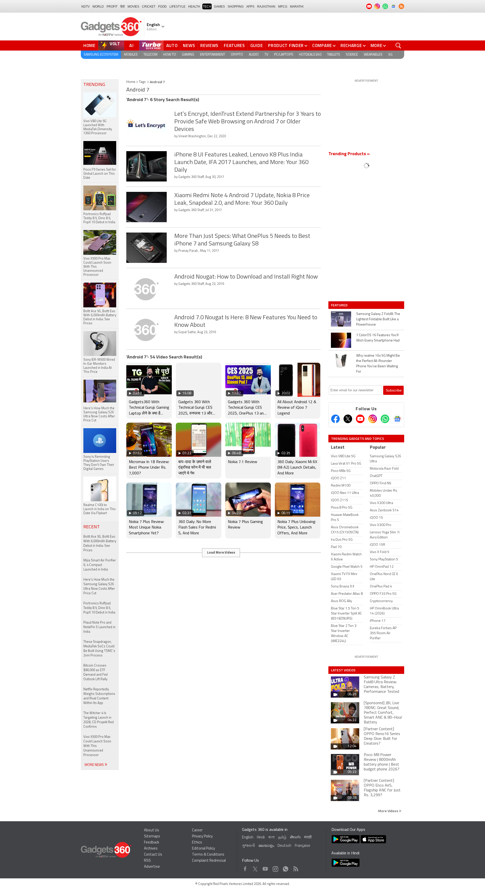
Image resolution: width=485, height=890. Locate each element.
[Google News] (397, 419)
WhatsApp (285, 867)
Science (352, 55)
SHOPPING (236, 6)
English (247, 837)
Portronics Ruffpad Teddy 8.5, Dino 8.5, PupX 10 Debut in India (99, 608)
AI (131, 45)
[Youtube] (360, 419)
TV (266, 55)
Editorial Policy (203, 849)
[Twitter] (348, 419)
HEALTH (194, 6)
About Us (151, 830)
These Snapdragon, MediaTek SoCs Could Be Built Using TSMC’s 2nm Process (99, 648)
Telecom (150, 55)
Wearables (373, 55)
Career (197, 830)
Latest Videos (343, 670)
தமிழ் (282, 837)
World (98, 6)
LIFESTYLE (177, 6)
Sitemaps (152, 836)
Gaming (188, 55)
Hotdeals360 (310, 55)
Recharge (351, 45)
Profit (112, 6)
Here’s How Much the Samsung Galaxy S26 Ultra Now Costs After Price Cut (99, 586)
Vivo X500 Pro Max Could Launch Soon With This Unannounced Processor (97, 746)
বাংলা (271, 837)
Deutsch (284, 846)
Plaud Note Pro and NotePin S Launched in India (99, 627)
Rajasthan (266, 6)
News (189, 45)
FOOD (162, 6)
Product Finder (286, 45)
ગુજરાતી (248, 846)
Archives (151, 849)
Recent (91, 527)
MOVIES (133, 6)
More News (95, 765)
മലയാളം (266, 846)
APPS (250, 6)
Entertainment (212, 55)
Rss (295, 867)
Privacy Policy (202, 836)
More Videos (388, 810)
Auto (172, 45)
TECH (207, 6)
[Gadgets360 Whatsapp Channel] (385, 419)
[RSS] (401, 6)
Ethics (197, 843)
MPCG (282, 6)
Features (234, 45)
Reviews (209, 45)
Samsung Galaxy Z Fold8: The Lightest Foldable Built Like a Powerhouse (378, 319)
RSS (147, 861)
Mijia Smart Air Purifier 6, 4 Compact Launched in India (99, 565)
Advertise (152, 867)
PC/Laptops (283, 55)
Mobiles (131, 55)
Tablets (333, 55)
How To (169, 55)
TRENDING (94, 85)
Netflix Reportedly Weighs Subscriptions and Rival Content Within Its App (99, 696)
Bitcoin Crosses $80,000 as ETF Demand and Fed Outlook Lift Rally (95, 672)
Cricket (148, 6)
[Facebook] (335, 419)
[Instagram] (372, 419)
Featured (339, 305)
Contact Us (153, 855)
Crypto (237, 55)
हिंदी (122, 6)
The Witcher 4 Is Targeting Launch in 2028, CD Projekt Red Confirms (98, 720)
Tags (142, 82)
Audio (254, 55)
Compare (322, 45)
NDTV (85, 6)
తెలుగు (295, 837)
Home (89, 45)
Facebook (245, 867)
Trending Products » (349, 154)
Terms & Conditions (208, 855)
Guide (256, 45)
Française (302, 846)
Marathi (296, 6)
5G (390, 55)
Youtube (265, 867)
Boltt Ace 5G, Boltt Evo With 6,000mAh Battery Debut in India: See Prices (99, 543)
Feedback (151, 843)
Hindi (261, 837)
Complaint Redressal (209, 861)
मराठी (307, 837)
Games (219, 6)
